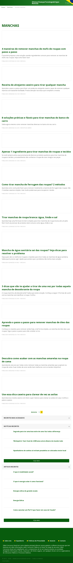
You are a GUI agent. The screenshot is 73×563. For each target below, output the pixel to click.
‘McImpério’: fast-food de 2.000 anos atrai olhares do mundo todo (38, 441)
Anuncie (52, 540)
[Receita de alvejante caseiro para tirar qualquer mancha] (36, 74)
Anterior (34, 412)
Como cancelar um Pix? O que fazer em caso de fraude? (34, 510)
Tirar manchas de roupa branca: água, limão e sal (29, 217)
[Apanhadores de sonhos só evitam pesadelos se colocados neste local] (8, 453)
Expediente (20, 540)
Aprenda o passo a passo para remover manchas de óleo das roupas (35, 324)
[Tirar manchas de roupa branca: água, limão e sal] (36, 206)
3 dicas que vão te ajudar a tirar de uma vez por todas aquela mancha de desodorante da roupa (36, 288)
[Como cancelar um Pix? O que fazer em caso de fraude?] (8, 512)
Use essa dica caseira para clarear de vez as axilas (30, 394)
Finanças (41, 2)
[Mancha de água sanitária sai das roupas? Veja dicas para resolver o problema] (36, 239)
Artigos (56, 2)
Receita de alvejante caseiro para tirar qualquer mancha (34, 84)
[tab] (36, 418)
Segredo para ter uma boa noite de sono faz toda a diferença (36, 431)
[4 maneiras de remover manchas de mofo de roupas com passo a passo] (36, 37)
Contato (63, 540)
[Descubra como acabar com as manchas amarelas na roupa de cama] (36, 347)
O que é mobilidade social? (23, 472)
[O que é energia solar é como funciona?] (8, 484)
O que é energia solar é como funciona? (28, 481)
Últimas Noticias (35, 2)
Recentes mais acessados (14, 418)
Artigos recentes (11, 467)
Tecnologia (49, 2)
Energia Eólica (18, 500)
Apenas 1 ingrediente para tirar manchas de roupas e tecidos (36, 151)
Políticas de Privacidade (37, 540)
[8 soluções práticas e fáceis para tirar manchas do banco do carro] (36, 106)
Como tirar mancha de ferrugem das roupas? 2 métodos (33, 184)
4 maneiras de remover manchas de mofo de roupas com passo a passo (34, 50)
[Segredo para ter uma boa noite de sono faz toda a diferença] (8, 434)
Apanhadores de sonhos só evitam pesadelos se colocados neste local (39, 450)
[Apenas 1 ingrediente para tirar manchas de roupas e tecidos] (36, 140)
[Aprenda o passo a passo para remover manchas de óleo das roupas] (36, 311)
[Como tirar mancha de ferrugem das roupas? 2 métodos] (36, 173)
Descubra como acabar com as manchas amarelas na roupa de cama (35, 360)
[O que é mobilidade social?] (8, 474)
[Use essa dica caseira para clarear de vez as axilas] (36, 383)
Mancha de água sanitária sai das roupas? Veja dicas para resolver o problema (34, 252)
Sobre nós (8, 540)
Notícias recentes (11, 426)
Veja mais (36, 461)
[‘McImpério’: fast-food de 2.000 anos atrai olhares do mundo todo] (8, 443)
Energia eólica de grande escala (25, 491)
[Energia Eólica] (8, 503)
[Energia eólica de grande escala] (8, 493)
